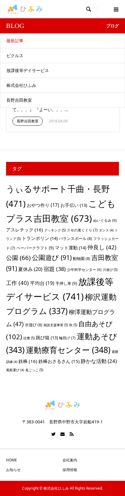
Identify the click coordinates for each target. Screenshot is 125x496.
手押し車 (66, 283)
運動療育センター (68, 349)
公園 (18, 257)
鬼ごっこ (34, 370)
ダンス (106, 230)
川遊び (110, 269)
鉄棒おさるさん (59, 361)
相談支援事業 (55, 325)
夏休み (30, 269)
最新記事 (14, 40)
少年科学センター (84, 269)
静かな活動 (99, 360)
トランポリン (40, 238)
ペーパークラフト (35, 248)
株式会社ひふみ (21, 85)
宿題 (55, 268)
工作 (17, 282)
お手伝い (73, 205)
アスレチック (24, 230)
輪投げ (67, 337)
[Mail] (62, 434)
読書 (29, 338)
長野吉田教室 (19, 100)
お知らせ (13, 469)
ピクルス (14, 55)
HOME (11, 460)
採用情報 (69, 469)
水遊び (33, 324)
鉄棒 (28, 361)
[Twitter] (53, 434)
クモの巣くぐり (82, 230)
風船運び (15, 370)
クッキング (55, 230)
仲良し (102, 247)
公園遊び (52, 257)
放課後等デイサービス (27, 70)
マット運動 (70, 248)
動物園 (81, 258)
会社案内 (69, 460)
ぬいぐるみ (105, 220)
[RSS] (71, 434)
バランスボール (75, 238)
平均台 (42, 283)
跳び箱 (47, 337)
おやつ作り (43, 205)
